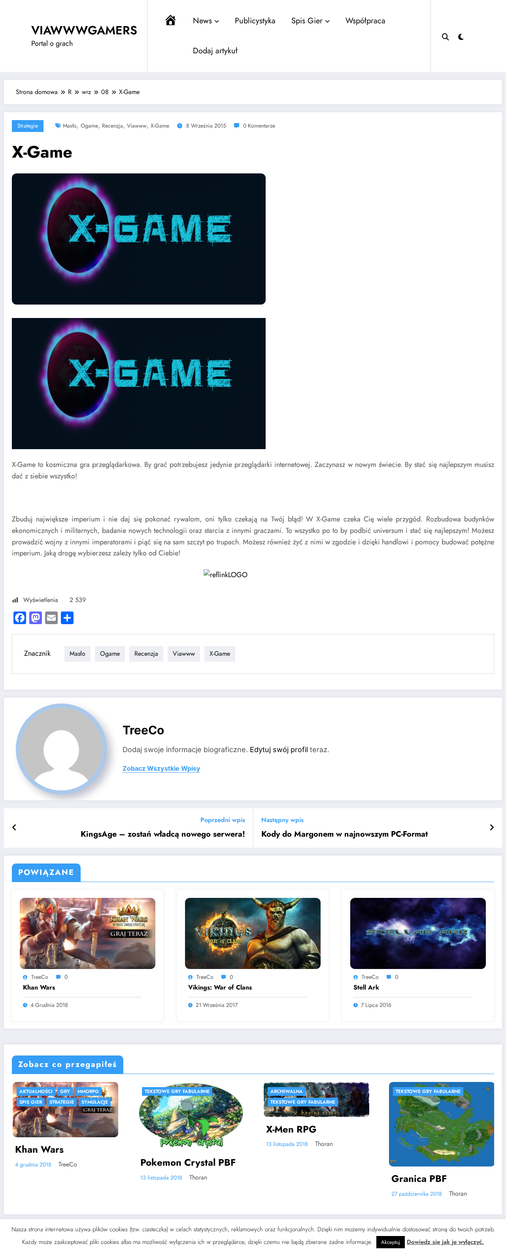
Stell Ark (366, 987)
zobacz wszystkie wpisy (161, 768)
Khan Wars (39, 987)
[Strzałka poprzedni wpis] (14, 828)
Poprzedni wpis (222, 820)
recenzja (112, 126)
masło (70, 126)
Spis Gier (307, 20)
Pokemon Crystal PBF (82, 1162)
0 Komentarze (259, 126)
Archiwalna (180, 1091)
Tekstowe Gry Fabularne (71, 1091)
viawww (137, 126)
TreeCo (143, 730)
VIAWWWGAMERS (84, 30)
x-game (160, 126)
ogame (89, 126)
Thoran (93, 1177)
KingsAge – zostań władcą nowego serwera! (163, 834)
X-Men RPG (185, 1129)
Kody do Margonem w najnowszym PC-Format (344, 834)
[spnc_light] (461, 36)
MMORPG (426, 1091)
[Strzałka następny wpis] (491, 828)
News (202, 20)
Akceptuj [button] (390, 1242)
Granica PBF (313, 1178)
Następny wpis (282, 820)
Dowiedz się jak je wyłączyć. (445, 1242)
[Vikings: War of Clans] (253, 932)
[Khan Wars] (87, 932)
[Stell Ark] (418, 932)
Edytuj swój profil (279, 749)
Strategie (27, 126)
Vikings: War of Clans (220, 987)
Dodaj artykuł (215, 50)
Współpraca (365, 20)
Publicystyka (255, 20)
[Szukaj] (445, 36)
